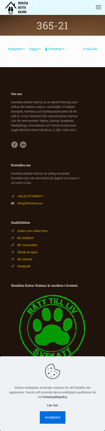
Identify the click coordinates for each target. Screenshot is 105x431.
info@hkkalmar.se (29, 203)
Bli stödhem (25, 238)
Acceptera (52, 417)
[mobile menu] (98, 7)
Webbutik (24, 266)
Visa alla (91, 49)
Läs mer (52, 405)
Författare (55, 49)
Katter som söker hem (32, 231)
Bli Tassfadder (27, 245)
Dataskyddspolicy (54, 397)
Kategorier (15, 49)
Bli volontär (24, 259)
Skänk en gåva (27, 252)
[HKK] (18, 7)
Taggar (33, 49)
